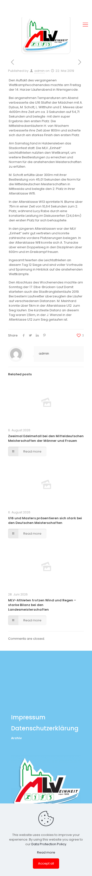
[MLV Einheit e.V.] (46, 35)
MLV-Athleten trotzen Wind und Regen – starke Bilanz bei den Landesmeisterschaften (42, 605)
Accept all (46, 863)
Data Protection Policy (48, 844)
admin (39, 70)
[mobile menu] (85, 25)
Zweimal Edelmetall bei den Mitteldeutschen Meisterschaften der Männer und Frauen (46, 438)
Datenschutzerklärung (45, 728)
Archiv (16, 738)
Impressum (28, 717)
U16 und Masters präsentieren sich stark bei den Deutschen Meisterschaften (45, 520)
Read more (46, 852)
